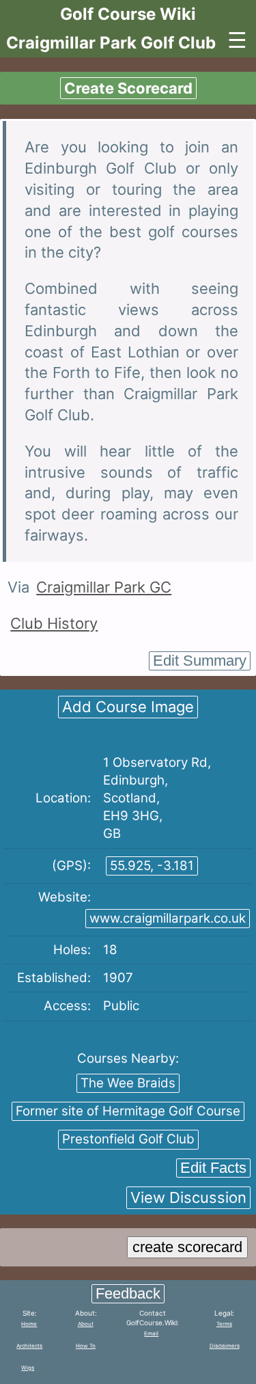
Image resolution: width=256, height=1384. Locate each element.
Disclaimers (225, 1345)
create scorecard (187, 1247)
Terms (224, 1323)
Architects (29, 1345)
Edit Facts (213, 1167)
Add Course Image (128, 707)
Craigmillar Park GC (103, 587)
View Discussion (188, 1197)
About (86, 1323)
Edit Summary (199, 660)
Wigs (27, 1367)
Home (29, 1323)
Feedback (128, 1293)
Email (151, 1333)
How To (86, 1345)
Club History (54, 623)
